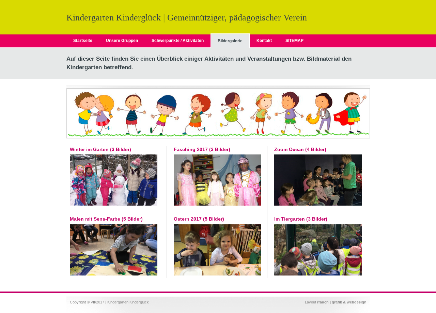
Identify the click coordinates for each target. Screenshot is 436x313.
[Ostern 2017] (217, 274)
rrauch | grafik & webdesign (342, 302)
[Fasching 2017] (217, 204)
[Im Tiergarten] (318, 274)
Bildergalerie (230, 41)
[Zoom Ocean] (318, 204)
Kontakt (264, 40)
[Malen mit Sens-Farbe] (113, 274)
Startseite (82, 40)
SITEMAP (294, 40)
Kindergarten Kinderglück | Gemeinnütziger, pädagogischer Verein (186, 18)
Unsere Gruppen (122, 40)
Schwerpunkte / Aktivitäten (178, 40)
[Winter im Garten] (113, 204)
